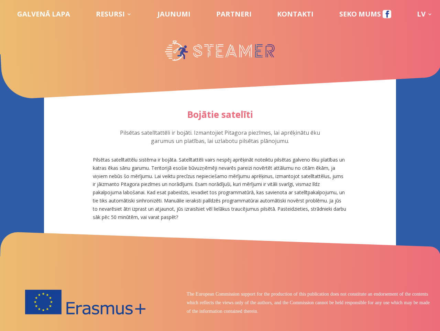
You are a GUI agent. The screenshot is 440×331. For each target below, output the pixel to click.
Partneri (234, 15)
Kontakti (295, 15)
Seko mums (361, 15)
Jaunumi (173, 15)
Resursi (110, 15)
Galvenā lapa (43, 15)
